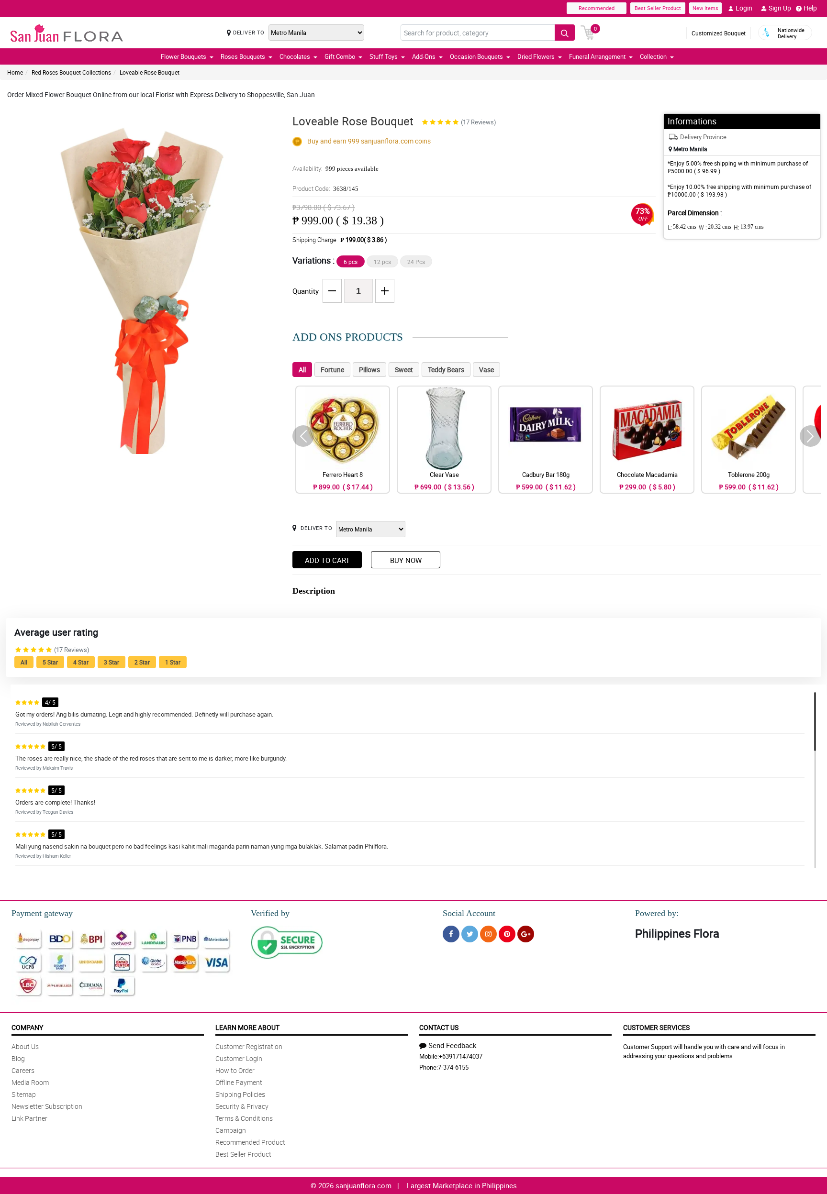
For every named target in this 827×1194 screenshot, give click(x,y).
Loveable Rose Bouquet (149, 72)
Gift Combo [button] (339, 56)
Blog (18, 1058)
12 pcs (382, 261)
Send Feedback (452, 1045)
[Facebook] (451, 934)
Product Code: (325, 188)
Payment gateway (42, 913)
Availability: (335, 168)
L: (682, 227)
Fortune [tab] (332, 369)
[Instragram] (488, 934)
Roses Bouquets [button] (243, 56)
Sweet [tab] (404, 369)
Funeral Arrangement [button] (597, 56)
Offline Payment (238, 1082)
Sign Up (780, 7)
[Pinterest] (507, 934)
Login (744, 7)
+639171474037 (460, 1056)
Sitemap (23, 1094)
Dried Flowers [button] (536, 56)
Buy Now (406, 560)
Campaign (230, 1130)
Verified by (270, 913)
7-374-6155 (453, 1067)
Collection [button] (653, 56)
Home (15, 72)
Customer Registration (248, 1046)
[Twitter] (469, 934)
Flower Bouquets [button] (183, 56)
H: (749, 227)
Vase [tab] (486, 369)
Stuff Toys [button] (383, 56)
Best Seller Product (658, 7)
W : (715, 227)
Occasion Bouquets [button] (476, 56)
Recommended (597, 7)
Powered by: (657, 913)
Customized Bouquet (719, 33)
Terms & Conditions (244, 1118)
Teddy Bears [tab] (446, 369)
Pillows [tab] (369, 369)
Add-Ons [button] (424, 56)
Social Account (469, 913)
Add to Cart (327, 560)
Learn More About (247, 1027)
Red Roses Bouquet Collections (71, 72)
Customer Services (656, 1027)
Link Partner (29, 1118)
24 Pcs (416, 261)
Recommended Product (250, 1142)
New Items (705, 7)
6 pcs (351, 261)
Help (810, 7)
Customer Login (238, 1058)
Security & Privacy (241, 1106)
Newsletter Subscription (46, 1106)
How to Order (235, 1070)
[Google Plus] (525, 934)
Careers (22, 1070)
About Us (25, 1046)
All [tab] (302, 369)
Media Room (30, 1082)
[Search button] (565, 32)
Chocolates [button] (294, 56)
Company (27, 1027)
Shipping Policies (240, 1094)
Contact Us (438, 1027)
